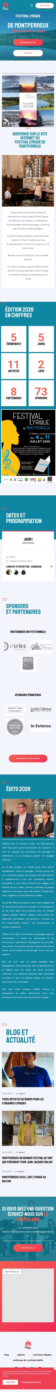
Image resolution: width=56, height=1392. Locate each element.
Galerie (21, 1354)
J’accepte (10, 1382)
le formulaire (32, 1217)
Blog (6, 1354)
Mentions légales (42, 1354)
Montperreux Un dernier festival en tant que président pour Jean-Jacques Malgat (27, 1160)
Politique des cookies (31, 1382)
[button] (44, 5)
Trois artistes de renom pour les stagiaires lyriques (23, 1101)
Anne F (22, 1093)
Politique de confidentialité (28, 1360)
